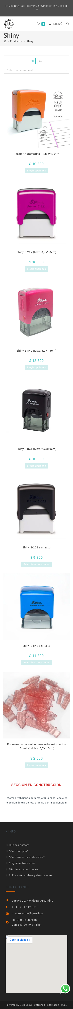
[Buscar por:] (66, 23)
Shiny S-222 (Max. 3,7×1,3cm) (36, 252)
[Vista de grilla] (32, 61)
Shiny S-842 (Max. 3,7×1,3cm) (36, 350)
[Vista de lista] (41, 61)
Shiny (29, 41)
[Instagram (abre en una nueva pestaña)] (36, 10)
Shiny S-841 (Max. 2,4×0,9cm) (36, 449)
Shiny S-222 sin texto (37, 547)
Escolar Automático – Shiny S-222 (36, 153)
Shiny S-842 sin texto (37, 645)
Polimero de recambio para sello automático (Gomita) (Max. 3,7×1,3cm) (36, 746)
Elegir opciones (36, 170)
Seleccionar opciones (36, 564)
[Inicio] (5, 41)
